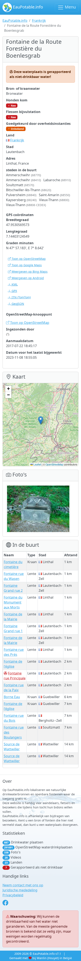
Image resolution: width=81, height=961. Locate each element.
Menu (70, 7)
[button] (40, 420)
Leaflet (37, 464)
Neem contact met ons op (22, 885)
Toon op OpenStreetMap (28, 259)
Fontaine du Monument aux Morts (13, 602)
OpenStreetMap (54, 464)
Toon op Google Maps (26, 265)
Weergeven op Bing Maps (29, 271)
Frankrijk (39, 20)
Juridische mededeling (19, 890)
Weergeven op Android (27, 278)
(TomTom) (21, 297)
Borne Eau (12, 697)
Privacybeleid (12, 895)
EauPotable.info (27, 7)
